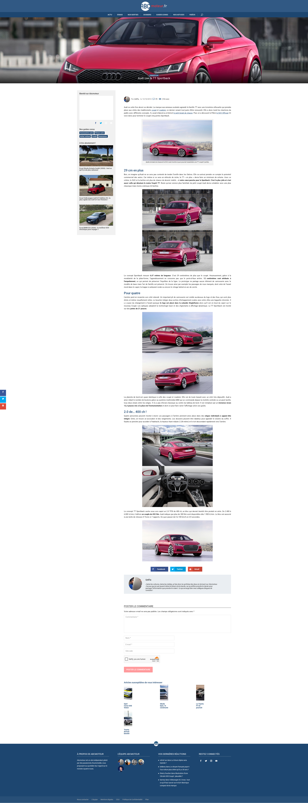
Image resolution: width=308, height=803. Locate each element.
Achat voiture (85, 136)
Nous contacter (83, 799)
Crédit (94, 136)
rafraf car (163, 760)
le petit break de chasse (183, 113)
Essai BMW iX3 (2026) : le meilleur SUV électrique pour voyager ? (94, 228)
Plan (147, 799)
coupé (154, 110)
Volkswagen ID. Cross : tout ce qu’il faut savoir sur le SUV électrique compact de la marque (175, 783)
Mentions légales (107, 799)
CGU (117, 799)
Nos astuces (178, 15)
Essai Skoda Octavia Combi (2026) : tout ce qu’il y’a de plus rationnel (95, 169)
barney (162, 780)
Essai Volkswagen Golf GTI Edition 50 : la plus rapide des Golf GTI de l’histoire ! (94, 199)
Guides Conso (162, 15)
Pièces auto (99, 133)
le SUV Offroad (222, 113)
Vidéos (192, 15)
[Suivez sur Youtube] (111, 123)
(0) (156, 99)
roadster (162, 110)
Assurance (103, 136)
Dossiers (147, 15)
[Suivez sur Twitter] (101, 123)
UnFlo (136, 99)
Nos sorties (133, 15)
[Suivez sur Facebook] (96, 123)
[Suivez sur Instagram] (106, 123)
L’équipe (95, 799)
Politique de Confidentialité (132, 799)
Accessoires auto (86, 133)
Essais (120, 15)
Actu (110, 15)
